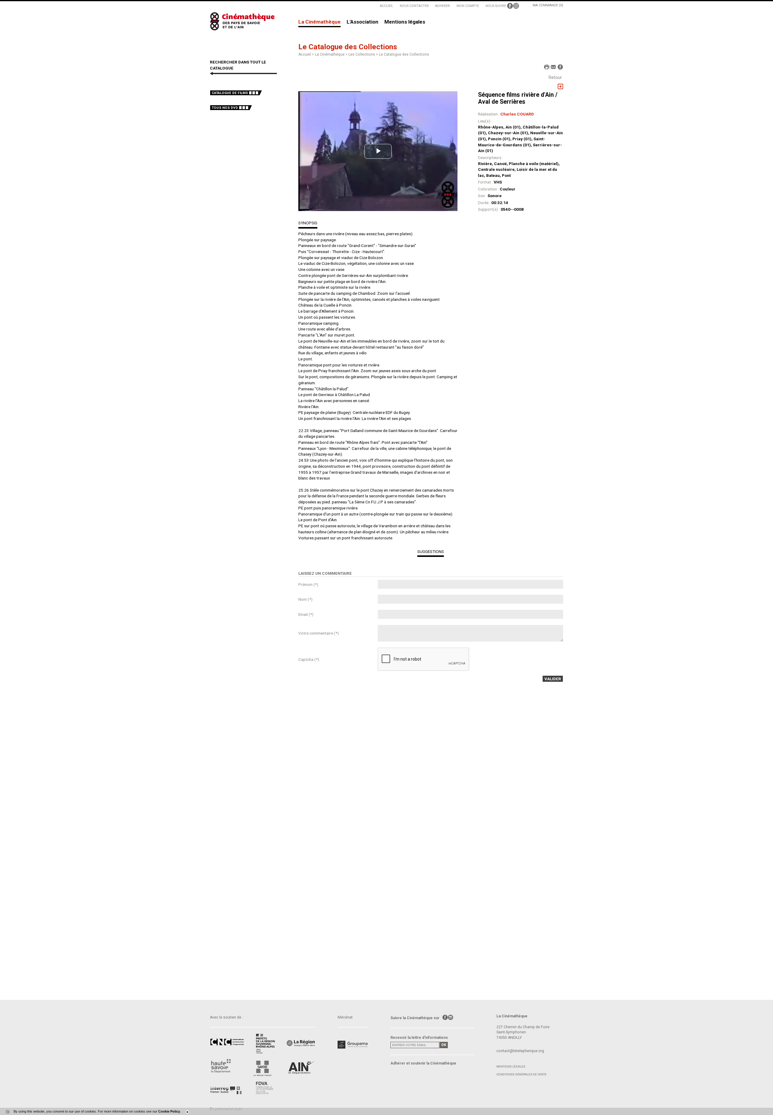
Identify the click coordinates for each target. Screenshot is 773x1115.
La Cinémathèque (319, 22)
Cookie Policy (169, 1111)
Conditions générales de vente (521, 1074)
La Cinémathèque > (331, 54)
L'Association (362, 22)
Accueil (304, 54)
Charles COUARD (517, 114)
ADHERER (442, 6)
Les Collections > (363, 54)
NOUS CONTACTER (414, 6)
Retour (555, 77)
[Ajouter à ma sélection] (560, 87)
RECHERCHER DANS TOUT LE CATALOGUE (238, 65)
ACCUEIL (386, 6)
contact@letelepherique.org (520, 1051)
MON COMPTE (468, 6)
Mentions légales (404, 22)
